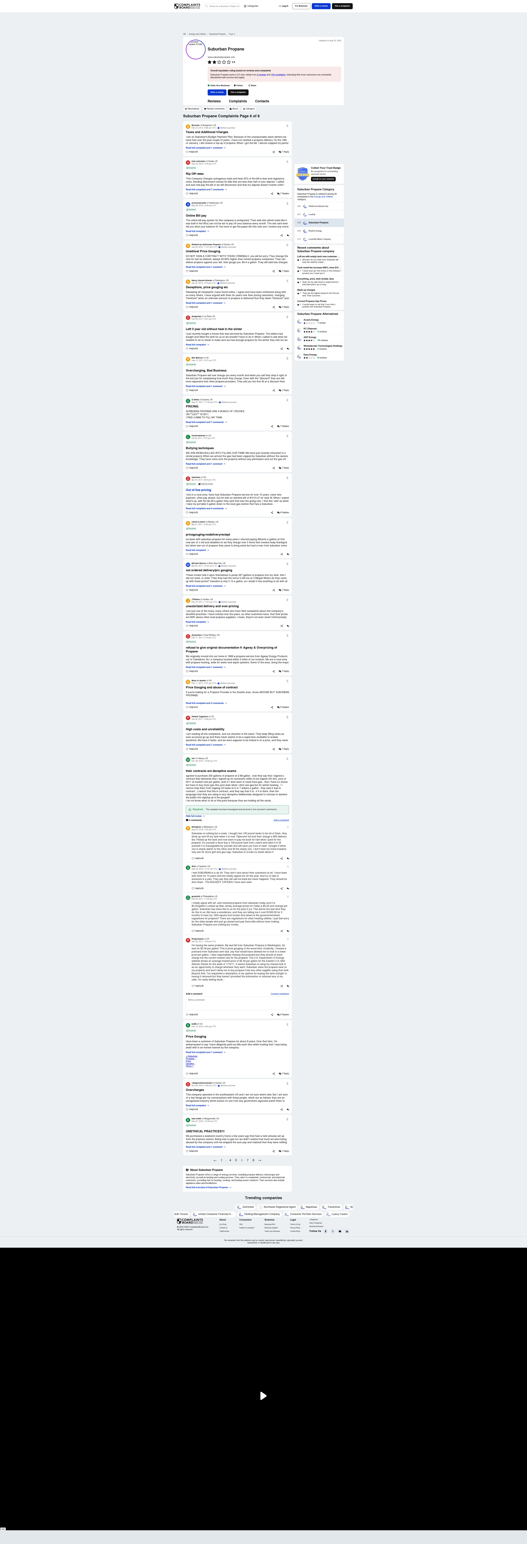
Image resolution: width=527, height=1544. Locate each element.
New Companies (315, 1223)
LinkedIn (347, 1231)
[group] (192, 109)
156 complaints (278, 75)
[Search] (222, 6)
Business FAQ (270, 1224)
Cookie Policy (295, 1231)
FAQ (241, 1224)
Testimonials (224, 1231)
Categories (252, 6)
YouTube (339, 1231)
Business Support (271, 1228)
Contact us (223, 1228)
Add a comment (281, 820)
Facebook (325, 1231)
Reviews (214, 101)
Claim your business (272, 1231)
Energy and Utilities (323, 197)
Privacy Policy (295, 1228)
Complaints (238, 101)
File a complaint (238, 92)
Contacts (262, 101)
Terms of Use (295, 1224)
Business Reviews (316, 1226)
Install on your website (323, 179)
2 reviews (261, 75)
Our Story (222, 1224)
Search (206, 6)
